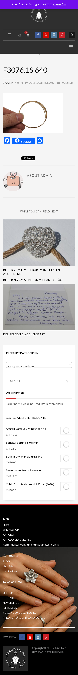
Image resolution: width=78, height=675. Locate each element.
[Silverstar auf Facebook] (22, 637)
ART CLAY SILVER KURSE (17, 539)
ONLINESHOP (11, 529)
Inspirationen (11, 571)
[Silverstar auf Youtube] (30, 637)
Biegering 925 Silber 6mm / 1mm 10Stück (33, 280)
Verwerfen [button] (59, 4)
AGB (5, 588)
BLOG (6, 561)
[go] (67, 381)
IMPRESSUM (10, 607)
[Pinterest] (62, 35)
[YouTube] (46, 35)
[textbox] (39, 366)
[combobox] (39, 365)
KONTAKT (8, 598)
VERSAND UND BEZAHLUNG (19, 612)
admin (10, 82)
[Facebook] (38, 35)
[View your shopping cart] (28, 35)
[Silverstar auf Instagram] (38, 637)
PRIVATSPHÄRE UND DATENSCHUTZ (24, 617)
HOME (6, 525)
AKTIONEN (9, 534)
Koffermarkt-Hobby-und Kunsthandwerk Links (31, 544)
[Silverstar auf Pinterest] (46, 637)
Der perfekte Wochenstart (24, 334)
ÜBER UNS (9, 593)
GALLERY (8, 566)
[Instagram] (54, 35)
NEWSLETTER (11, 603)
